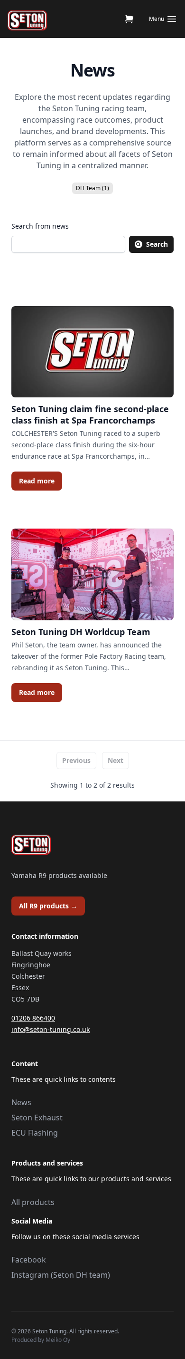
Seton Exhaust (37, 1117)
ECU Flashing (34, 1133)
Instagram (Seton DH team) (60, 1275)
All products (33, 1202)
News (21, 1102)
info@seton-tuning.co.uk (50, 1029)
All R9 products (48, 905)
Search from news (40, 226)
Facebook (28, 1259)
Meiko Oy (58, 1340)
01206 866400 (33, 1017)
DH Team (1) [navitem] (92, 188)
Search (157, 244)
